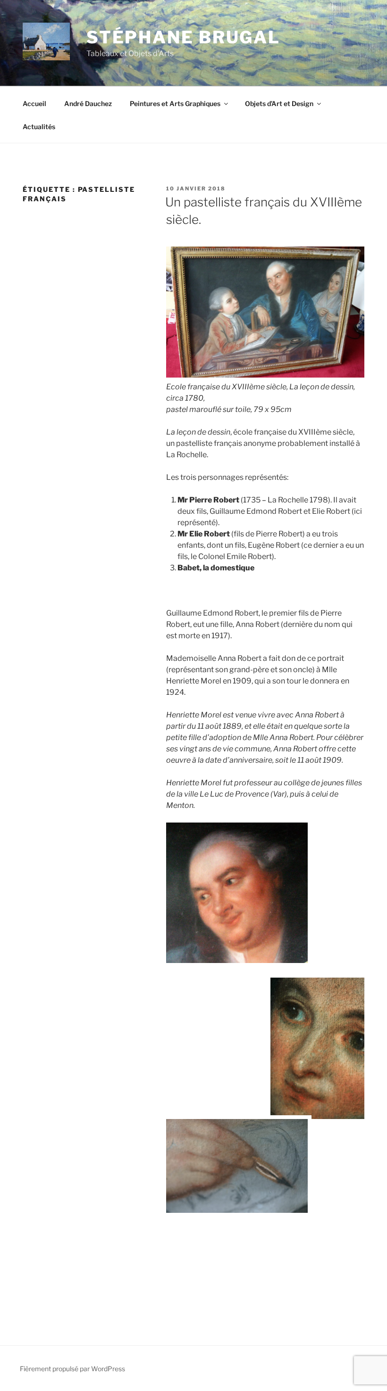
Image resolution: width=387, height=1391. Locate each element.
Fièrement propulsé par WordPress (72, 1369)
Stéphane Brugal (183, 37)
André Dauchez (88, 103)
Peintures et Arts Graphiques (175, 103)
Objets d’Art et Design (279, 103)
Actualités (39, 127)
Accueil (34, 103)
